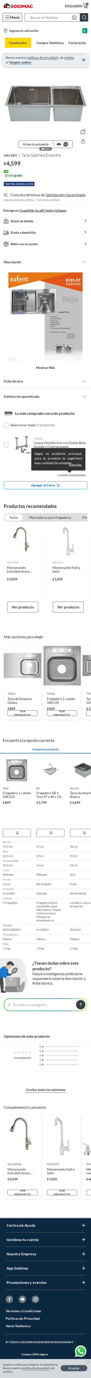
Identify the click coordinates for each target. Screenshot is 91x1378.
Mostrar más (45, 368)
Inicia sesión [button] (74, 5)
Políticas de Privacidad (23, 1318)
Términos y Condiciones (23, 1311)
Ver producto (23, 607)
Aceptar (74, 1368)
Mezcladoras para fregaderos (50, 517)
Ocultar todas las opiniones (45, 1090)
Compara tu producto (45, 749)
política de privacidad (35, 1368)
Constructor (18, 43)
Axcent (10, 155)
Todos (13, 517)
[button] (57, 17)
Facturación (77, 43)
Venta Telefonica (18, 1326)
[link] (22, 568)
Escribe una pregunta (30, 1004)
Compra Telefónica (50, 43)
